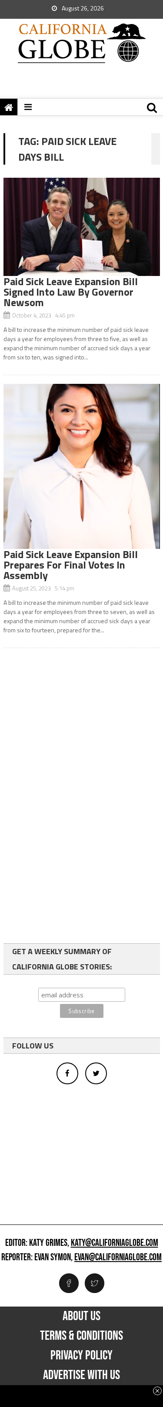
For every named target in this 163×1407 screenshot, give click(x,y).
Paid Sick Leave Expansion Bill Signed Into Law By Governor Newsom (70, 291)
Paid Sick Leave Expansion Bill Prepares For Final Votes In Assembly (70, 564)
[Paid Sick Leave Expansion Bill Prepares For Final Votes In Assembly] (81, 466)
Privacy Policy (81, 1355)
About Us (81, 1316)
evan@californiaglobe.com (118, 1257)
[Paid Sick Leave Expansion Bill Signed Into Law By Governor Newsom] (81, 227)
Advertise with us (81, 1375)
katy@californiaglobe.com (114, 1243)
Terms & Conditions (81, 1336)
